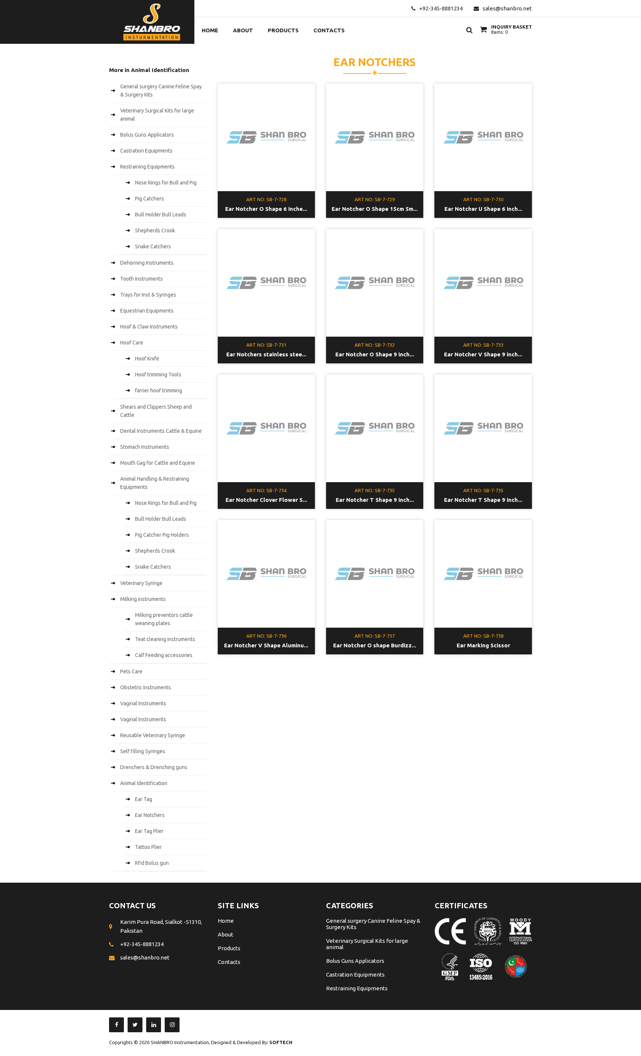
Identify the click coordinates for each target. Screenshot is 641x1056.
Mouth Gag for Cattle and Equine (157, 463)
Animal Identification (143, 783)
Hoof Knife (147, 359)
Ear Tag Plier (149, 831)
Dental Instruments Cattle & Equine (161, 431)
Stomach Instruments (144, 447)
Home (210, 30)
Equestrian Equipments (147, 311)
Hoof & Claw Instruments (149, 327)
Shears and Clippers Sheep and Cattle (156, 411)
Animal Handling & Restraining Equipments (154, 483)
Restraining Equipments (147, 167)
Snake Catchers (153, 246)
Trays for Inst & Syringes (148, 295)
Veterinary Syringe (141, 583)
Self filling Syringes (142, 751)
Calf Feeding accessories (164, 655)
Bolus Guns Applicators (147, 135)
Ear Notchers (150, 815)
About (243, 30)
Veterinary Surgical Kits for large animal (157, 115)
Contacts (329, 30)
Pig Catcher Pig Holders (162, 535)
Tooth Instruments (141, 279)
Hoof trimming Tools (158, 374)
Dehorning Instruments (147, 263)
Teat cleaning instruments (165, 639)
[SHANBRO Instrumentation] (151, 22)
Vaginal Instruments (143, 703)
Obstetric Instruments (145, 687)
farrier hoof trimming (158, 390)
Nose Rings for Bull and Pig (166, 183)
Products (283, 30)
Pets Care (131, 671)
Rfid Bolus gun (152, 863)
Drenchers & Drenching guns (153, 767)
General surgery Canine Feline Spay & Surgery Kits (161, 91)
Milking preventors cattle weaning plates (164, 619)
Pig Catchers (149, 199)
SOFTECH (280, 1042)
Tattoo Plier (148, 847)
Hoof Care (131, 343)
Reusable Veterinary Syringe (152, 735)
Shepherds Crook (155, 230)
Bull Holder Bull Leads (160, 215)
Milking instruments (143, 599)
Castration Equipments (146, 151)
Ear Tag (143, 799)
